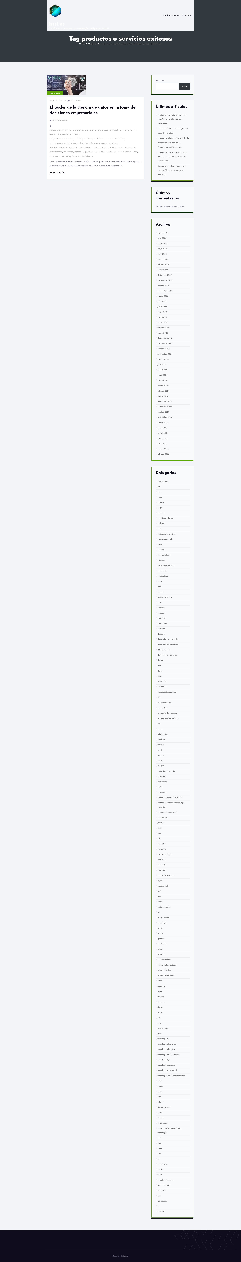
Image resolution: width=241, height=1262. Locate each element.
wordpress (162, 1201)
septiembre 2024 (165, 354)
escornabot (162, 707)
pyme (160, 928)
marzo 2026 (163, 259)
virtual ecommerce (166, 1180)
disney (160, 660)
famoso (161, 744)
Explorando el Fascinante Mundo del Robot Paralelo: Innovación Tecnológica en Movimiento (173, 142)
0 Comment (76, 100)
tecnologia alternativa (167, 1044)
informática (101, 147)
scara (160, 991)
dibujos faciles (164, 649)
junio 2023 (162, 433)
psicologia (162, 922)
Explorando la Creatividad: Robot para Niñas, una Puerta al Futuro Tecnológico (172, 156)
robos (160, 949)
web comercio (164, 1185)
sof (159, 1017)
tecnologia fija (164, 1059)
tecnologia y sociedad (167, 1070)
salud (160, 980)
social (160, 1012)
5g (159, 486)
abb (159, 491)
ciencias (161, 607)
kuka (160, 828)
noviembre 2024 (165, 343)
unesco (161, 1117)
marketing (130, 147)
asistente (161, 560)
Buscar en (160, 80)
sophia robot (163, 1028)
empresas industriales (167, 692)
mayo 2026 (162, 248)
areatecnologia (164, 555)
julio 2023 (162, 427)
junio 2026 (162, 243)
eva (159, 723)
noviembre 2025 (165, 280)
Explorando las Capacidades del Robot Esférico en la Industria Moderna (172, 170)
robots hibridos (164, 970)
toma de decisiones (82, 156)
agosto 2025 (163, 296)
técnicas (54, 156)
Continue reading (58, 172)
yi (158, 1206)
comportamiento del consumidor (66, 143)
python (160, 933)
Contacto (187, 15)
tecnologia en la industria (168, 1054)
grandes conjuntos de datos (64, 147)
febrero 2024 (164, 391)
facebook (162, 739)
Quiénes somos (171, 15)
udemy (160, 1102)
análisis (79, 138)
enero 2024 (163, 396)
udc (159, 1096)
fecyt (160, 750)
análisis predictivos (94, 138)
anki (159, 528)
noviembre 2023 (165, 406)
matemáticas (56, 151)
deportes (161, 634)
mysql (160, 880)
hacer (160, 760)
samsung (161, 986)
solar (160, 1023)
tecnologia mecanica (166, 1065)
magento (161, 843)
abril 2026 (162, 254)
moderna (161, 870)
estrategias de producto (168, 718)
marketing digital (165, 854)
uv (158, 1159)
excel (160, 728)
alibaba (161, 502)
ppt (159, 912)
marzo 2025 (163, 322)
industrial (161, 776)
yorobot (161, 1211)
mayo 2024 (162, 375)
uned (160, 1112)
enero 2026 (163, 269)
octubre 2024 (164, 348)
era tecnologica (164, 702)
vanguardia (162, 1164)
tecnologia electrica (166, 1049)
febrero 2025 (163, 327)
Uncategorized (60, 120)
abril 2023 (162, 443)
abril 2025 (162, 317)
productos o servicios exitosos (101, 151)
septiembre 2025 (165, 290)
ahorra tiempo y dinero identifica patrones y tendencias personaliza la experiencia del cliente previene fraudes (93, 132)
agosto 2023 (163, 422)
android (161, 523)
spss (159, 1033)
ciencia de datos (115, 138)
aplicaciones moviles (166, 534)
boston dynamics (165, 597)
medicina (161, 859)
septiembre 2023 (165, 417)
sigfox (160, 1007)
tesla (159, 1080)
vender (161, 1169)
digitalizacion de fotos (167, 655)
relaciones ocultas (127, 151)
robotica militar (164, 959)
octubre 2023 (163, 412)
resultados (162, 943)
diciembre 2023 (165, 401)
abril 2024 (162, 380)
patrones (79, 151)
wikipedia (162, 1190)
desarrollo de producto (168, 644)
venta (160, 1174)
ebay (160, 676)
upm (159, 1143)
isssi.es (57, 24)
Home (82, 44)
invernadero (163, 817)
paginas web (163, 886)
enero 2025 (163, 333)
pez (159, 896)
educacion (162, 686)
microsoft (161, 864)
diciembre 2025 (165, 275)
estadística (114, 143)
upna (160, 1148)
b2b (159, 586)
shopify (161, 996)
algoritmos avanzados (62, 138)
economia (162, 681)
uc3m (160, 1091)
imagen (161, 765)
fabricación (162, 734)
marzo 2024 (163, 385)
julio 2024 (162, 364)
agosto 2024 (163, 359)
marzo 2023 (163, 448)
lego (159, 833)
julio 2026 (162, 238)
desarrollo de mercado (168, 639)
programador (163, 917)
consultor (161, 618)
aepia (160, 497)
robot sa (161, 954)
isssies (59, 100)
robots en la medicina (167, 965)
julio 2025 (162, 301)
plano (160, 901)
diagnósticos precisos (96, 143)
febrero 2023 (163, 454)
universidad (163, 1123)
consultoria (162, 623)
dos (159, 665)
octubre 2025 (163, 285)
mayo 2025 (162, 311)
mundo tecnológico (166, 875)
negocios (68, 151)
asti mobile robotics (166, 565)
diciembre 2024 (165, 338)
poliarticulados (164, 907)
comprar (161, 613)
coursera (161, 628)
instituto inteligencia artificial (170, 797)
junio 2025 (162, 306)
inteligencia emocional (167, 812)
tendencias (65, 156)
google (161, 755)
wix (159, 1195)
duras (160, 671)
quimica (161, 938)
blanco (160, 591)
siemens (161, 1001)
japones (161, 822)
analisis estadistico (165, 518)
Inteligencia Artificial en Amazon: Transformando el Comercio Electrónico (172, 119)
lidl (159, 838)
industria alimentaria (166, 771)
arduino (161, 549)
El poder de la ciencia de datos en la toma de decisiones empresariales (125, 44)
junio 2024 (162, 369)
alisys (160, 507)
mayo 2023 (162, 438)
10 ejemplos (163, 481)
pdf (159, 891)
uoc (159, 1137)
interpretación (115, 147)
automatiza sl (163, 576)
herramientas (86, 147)
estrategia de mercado (167, 713)
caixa (160, 602)
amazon (161, 512)
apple (160, 544)
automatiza (162, 570)
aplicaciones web (165, 539)
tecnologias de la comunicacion (171, 1075)
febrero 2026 (163, 264)
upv (159, 1153)
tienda (160, 1086)
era (159, 697)
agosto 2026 (163, 232)
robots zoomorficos (166, 975)
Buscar (184, 86)
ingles (160, 786)
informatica (162, 781)
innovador (162, 792)
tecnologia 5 (163, 1038)
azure (160, 581)
